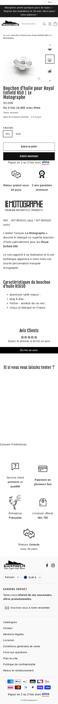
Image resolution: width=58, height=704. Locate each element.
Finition (8, 128)
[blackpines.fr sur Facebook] (47, 565)
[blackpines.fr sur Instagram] (53, 565)
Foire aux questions (15, 652)
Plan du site (10, 658)
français (10, 577)
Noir (18, 133)
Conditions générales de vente (21, 646)
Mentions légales (13, 634)
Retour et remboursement (18, 670)
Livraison (8, 640)
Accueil (6, 35)
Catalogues (10, 622)
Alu (8, 133)
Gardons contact (15, 589)
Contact (7, 628)
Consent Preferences (13, 444)
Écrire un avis (29, 350)
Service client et (15, 482)
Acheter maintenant (29, 156)
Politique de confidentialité (19, 664)
